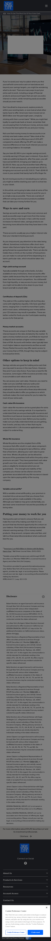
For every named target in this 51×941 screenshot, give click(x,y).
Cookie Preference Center (16, 932)
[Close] (46, 907)
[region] (26, 921)
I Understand (35, 932)
